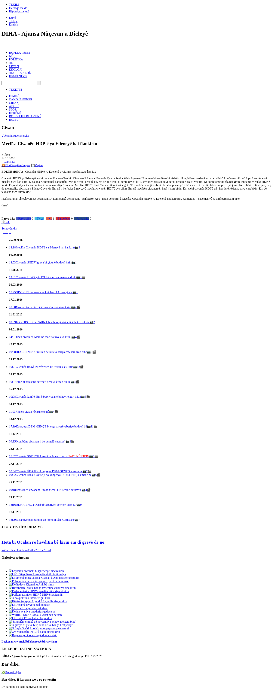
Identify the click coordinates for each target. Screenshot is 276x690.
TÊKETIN (15, 89)
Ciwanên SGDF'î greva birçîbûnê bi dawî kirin (40, 262)
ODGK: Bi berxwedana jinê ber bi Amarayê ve (41, 292)
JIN (11, 62)
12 (78, 366)
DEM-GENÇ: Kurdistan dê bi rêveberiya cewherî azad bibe (48, 352)
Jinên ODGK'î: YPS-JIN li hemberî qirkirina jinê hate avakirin (49, 322)
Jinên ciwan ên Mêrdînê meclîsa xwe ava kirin (40, 337)
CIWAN (14, 66)
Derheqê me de (18, 8)
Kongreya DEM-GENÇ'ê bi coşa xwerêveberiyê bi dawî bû (48, 426)
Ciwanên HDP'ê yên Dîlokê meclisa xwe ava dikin (42, 277)
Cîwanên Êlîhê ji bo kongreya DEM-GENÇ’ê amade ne (45, 471)
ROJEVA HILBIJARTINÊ (25, 116)
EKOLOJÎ (15, 69)
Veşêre (37, 165)
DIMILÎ (14, 96)
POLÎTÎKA (16, 59)
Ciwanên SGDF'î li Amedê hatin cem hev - (49, 456)
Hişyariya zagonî (19, 11)
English (13, 24)
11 (92, 426)
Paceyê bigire (11, 672)
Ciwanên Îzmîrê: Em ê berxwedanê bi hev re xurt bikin (45, 396)
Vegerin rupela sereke (15, 135)
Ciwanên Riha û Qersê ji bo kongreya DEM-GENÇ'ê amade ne (50, 474)
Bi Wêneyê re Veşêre (16, 165)
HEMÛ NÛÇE (18, 76)
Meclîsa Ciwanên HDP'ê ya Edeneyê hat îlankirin (42, 247)
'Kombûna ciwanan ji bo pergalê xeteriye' (37, 441)
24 (5, 222)
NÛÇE (13, 56)
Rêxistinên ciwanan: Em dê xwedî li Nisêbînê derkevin (45, 489)
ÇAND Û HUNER (20, 99)
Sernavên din (9, 228)
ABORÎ (14, 106)
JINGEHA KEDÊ (20, 72)
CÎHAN (14, 102)
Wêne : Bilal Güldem (14, 550)
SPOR (13, 109)
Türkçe (13, 21)
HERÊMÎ (15, 112)
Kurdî (12, 17)
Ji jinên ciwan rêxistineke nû (29, 411)
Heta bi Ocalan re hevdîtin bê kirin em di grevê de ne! (54, 542)
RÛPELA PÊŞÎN (19, 52)
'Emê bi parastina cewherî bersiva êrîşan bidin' (39, 381)
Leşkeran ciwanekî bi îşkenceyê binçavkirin (29, 641)
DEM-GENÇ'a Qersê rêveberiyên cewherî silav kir (42, 504)
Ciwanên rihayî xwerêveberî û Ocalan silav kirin (41, 366)
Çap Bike (8, 161)
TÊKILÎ (14, 4)
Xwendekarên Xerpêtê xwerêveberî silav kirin (40, 307)
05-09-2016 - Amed (39, 550)
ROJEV (14, 119)
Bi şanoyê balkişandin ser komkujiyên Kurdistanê (42, 519)
